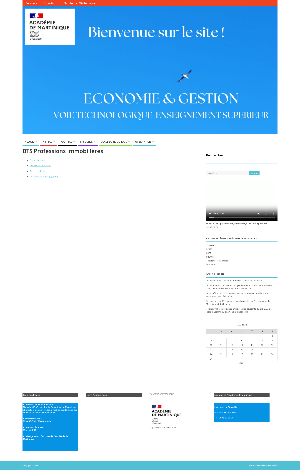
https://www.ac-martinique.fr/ (163, 427)
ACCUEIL (29, 141)
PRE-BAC (47, 141)
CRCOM (210, 256)
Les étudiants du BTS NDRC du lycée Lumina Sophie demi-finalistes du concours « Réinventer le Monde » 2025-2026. (240, 287)
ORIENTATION (143, 141)
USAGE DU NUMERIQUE (114, 141)
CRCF (208, 253)
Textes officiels (38, 171)
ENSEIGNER (86, 141)
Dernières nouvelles (40, 165)
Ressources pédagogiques (44, 176)
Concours (31, 3)
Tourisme (210, 264)
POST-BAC (66, 141)
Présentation (37, 160)
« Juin (241, 363)
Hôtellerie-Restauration (217, 260)
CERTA (209, 249)
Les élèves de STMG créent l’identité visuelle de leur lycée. (234, 280)
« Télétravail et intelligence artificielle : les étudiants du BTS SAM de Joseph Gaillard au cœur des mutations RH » (239, 310)
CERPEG (210, 245)
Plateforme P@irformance (80, 3)
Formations (50, 3)
